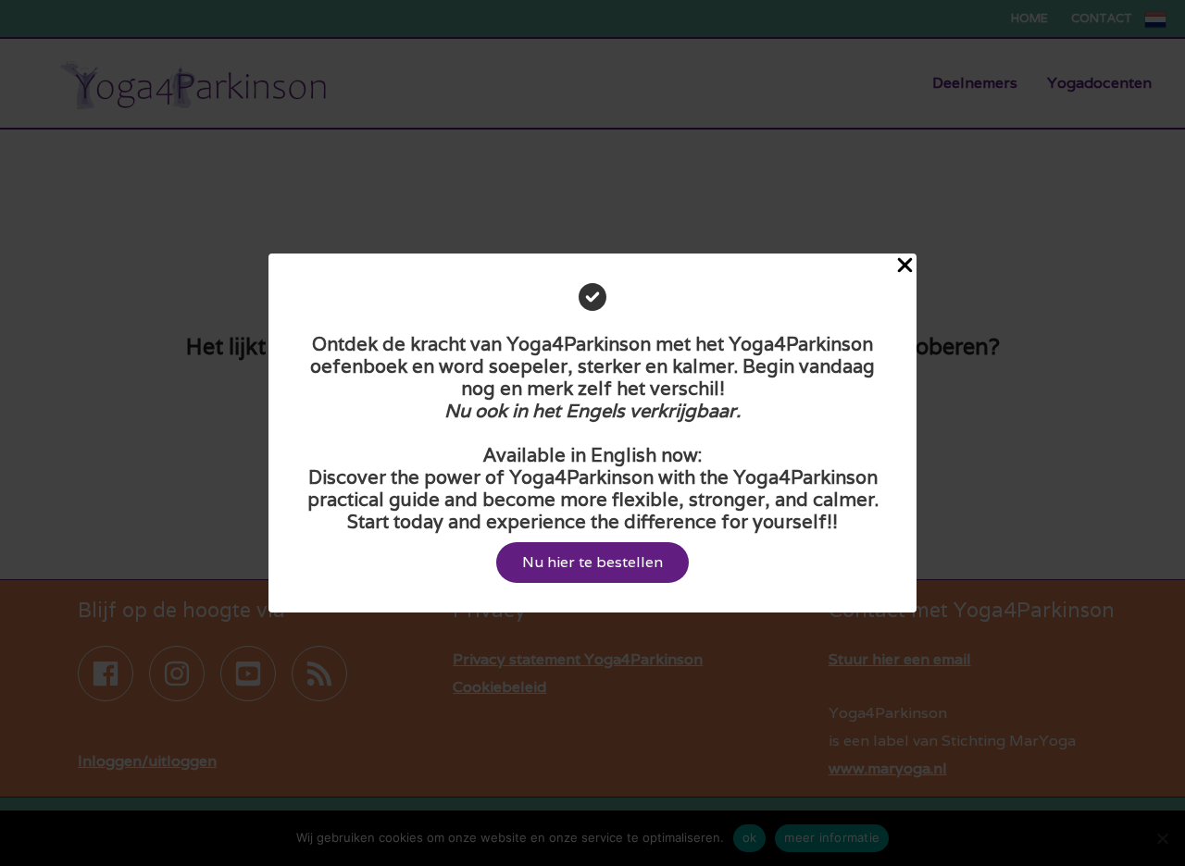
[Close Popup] (905, 266)
